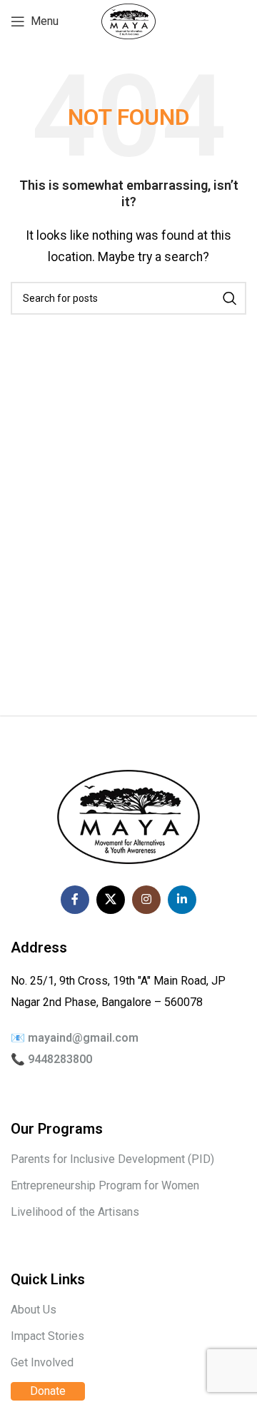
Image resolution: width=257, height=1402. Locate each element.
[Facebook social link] (75, 899)
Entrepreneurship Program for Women (105, 1185)
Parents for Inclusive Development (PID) (112, 1159)
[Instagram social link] (146, 899)
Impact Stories (47, 1336)
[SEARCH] (229, 298)
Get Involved (42, 1362)
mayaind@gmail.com (83, 1038)
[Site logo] (128, 20)
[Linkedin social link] (182, 899)
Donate (48, 1391)
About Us (33, 1309)
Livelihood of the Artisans (75, 1212)
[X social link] (110, 899)
